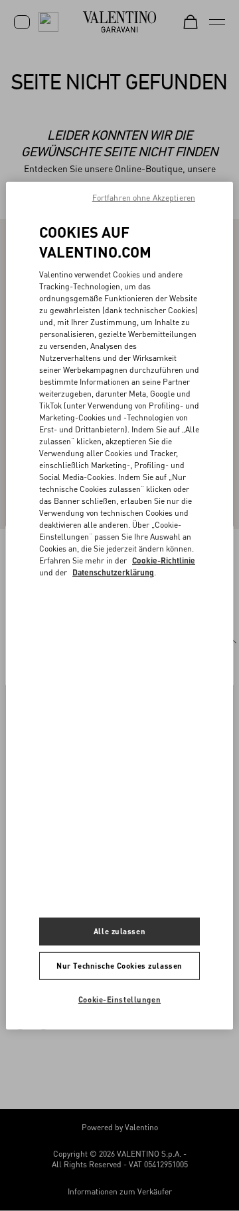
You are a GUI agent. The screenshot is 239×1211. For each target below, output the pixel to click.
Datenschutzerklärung (113, 572)
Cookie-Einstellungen (119, 999)
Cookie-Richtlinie (163, 560)
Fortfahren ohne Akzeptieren (143, 197)
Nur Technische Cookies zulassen (119, 966)
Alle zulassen (119, 931)
